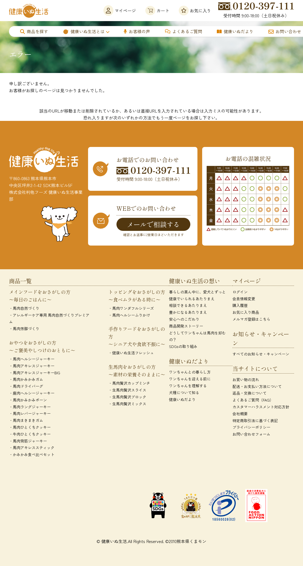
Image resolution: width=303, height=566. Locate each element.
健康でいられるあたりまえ (191, 298)
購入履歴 (240, 305)
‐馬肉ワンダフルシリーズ (131, 308)
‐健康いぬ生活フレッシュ (131, 353)
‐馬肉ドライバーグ (26, 386)
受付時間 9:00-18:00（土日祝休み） (256, 15)
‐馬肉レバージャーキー (30, 413)
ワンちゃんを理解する (188, 385)
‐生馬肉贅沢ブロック (127, 397)
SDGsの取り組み (183, 346)
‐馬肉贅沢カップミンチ (129, 383)
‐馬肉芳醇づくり (24, 328)
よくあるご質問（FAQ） (252, 400)
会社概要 (240, 413)
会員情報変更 (243, 298)
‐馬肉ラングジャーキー (30, 407)
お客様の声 (139, 31)
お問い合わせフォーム (251, 434)
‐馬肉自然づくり (24, 308)
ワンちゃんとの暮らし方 (190, 372)
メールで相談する (153, 224)
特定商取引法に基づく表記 (255, 420)
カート (162, 10)
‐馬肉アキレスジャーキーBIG (34, 372)
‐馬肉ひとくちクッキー (30, 427)
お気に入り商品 (245, 312)
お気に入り (200, 10)
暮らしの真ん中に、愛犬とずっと (197, 292)
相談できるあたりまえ (188, 305)
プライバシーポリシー (251, 427)
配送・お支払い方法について (257, 386)
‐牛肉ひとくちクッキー (30, 434)
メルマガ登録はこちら (251, 319)
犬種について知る (184, 392)
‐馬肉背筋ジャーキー (28, 441)
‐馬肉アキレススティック (31, 447)
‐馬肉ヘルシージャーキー (31, 359)
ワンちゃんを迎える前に (190, 379)
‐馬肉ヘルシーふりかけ (129, 315)
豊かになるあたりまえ (188, 312)
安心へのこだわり (184, 319)
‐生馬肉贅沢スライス (127, 390)
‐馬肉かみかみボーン (28, 400)
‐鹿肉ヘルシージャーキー (31, 393)
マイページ (125, 10)
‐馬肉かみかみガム (26, 379)
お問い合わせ (288, 31)
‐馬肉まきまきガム (26, 420)
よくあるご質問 (187, 31)
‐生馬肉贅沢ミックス (127, 403)
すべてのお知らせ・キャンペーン (260, 354)
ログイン (240, 292)
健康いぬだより (239, 31)
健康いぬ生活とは (88, 31)
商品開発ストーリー (186, 326)
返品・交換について (249, 393)
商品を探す (37, 31)
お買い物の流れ (245, 379)
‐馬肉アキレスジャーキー (31, 366)
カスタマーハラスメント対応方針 (260, 407)
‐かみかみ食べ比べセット (31, 454)
